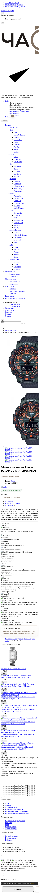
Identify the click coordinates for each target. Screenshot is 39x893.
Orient (12, 193)
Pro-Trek (17, 147)
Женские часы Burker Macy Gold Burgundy (16, 686)
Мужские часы (10, 272)
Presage (16, 250)
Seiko (11, 245)
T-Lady (16, 228)
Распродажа (9, 296)
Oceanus (17, 145)
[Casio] (3, 487)
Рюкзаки (13, 289)
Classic (16, 232)
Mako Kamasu (19, 208)
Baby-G (16, 132)
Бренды (8, 125)
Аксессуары (9, 286)
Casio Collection (19, 135)
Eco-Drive (17, 174)
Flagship (17, 181)
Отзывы (8, 316)
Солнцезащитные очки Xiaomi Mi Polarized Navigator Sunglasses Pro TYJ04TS (17, 748)
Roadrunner (18, 191)
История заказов (11, 838)
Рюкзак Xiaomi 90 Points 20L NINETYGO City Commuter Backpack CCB (18, 698)
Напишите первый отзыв (10, 476)
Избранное (9, 840)
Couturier (17, 215)
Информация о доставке (14, 809)
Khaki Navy (18, 189)
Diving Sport (18, 198)
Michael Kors (14, 259)
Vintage (16, 152)
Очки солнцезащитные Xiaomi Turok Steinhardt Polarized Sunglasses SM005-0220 (18, 723)
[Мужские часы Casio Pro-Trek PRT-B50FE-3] (21, 450)
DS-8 (16, 157)
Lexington (17, 267)
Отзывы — (10, 505)
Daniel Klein (14, 127)
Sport (16, 242)
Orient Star (17, 201)
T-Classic (17, 225)
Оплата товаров (11, 807)
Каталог (4, 121)
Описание (9, 501)
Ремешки (13, 293)
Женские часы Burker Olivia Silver (13, 669)
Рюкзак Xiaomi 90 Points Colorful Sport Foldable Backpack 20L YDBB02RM (18, 710)
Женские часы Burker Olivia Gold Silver (15, 677)
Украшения (9, 308)
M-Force (17, 206)
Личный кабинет (11, 836)
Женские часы (10, 279)
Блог (7, 825)
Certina (12, 154)
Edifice (16, 137)
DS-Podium (18, 162)
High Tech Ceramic (20, 235)
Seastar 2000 (18, 223)
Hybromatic (18, 237)
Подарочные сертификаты (15, 298)
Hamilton (13, 179)
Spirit (16, 257)
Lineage (16, 142)
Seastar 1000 (18, 220)
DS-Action (17, 159)
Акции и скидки (11, 829)
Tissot (12, 210)
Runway (17, 269)
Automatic (17, 167)
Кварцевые (14, 276)
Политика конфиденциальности (17, 813)
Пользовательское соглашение (16, 811)
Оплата (8, 314)
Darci (16, 264)
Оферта (8, 805)
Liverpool (17, 240)
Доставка (8, 312)
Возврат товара (10, 827)
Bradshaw (17, 262)
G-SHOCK (18, 140)
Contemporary (19, 203)
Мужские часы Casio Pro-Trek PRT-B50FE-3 (19, 786)
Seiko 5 (16, 254)
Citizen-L (17, 171)
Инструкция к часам (12, 503)
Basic (16, 169)
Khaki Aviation (19, 186)
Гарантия (8, 823)
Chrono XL (18, 213)
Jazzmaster (17, 184)
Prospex (16, 252)
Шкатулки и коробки (17, 291)
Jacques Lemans (15, 230)
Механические (15, 274)
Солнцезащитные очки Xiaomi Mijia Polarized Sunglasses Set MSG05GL (17, 735)
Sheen (16, 149)
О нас (7, 803)
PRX (15, 218)
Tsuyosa (17, 176)
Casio (11, 130)
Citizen (12, 164)
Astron (16, 247)
